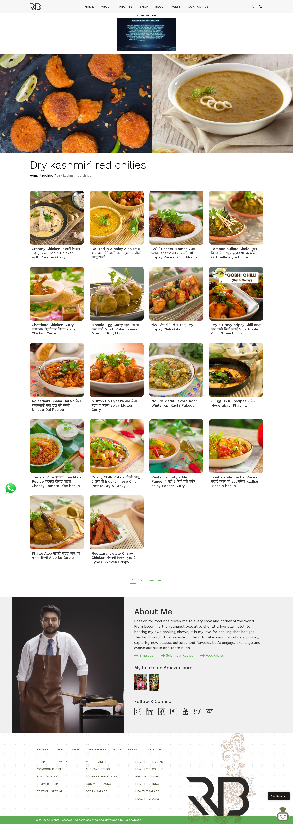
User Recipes (96, 749)
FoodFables (214, 655)
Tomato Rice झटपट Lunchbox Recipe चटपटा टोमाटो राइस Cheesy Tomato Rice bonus (56, 481)
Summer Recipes (49, 783)
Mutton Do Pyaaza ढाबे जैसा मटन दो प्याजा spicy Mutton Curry (114, 405)
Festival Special (50, 791)
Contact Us (198, 6)
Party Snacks (47, 776)
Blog (159, 6)
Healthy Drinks (147, 783)
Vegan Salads (96, 791)
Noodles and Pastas (102, 776)
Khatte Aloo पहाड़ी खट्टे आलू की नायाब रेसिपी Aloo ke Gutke (56, 555)
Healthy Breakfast (150, 761)
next (152, 580)
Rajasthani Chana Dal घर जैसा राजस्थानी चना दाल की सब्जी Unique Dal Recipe (56, 405)
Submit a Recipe (179, 655)
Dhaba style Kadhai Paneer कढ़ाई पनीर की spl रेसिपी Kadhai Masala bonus (235, 481)
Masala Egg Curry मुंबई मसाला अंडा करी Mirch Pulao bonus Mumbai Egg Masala (115, 329)
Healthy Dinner (147, 776)
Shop (144, 6)
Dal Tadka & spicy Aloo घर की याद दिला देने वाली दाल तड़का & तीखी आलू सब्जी (116, 253)
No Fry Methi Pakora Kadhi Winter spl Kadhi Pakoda (175, 403)
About (106, 6)
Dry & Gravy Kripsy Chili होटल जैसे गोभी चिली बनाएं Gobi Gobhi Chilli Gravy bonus (236, 329)
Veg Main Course (99, 769)
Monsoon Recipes (50, 769)
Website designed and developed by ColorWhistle (107, 819)
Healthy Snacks (147, 798)
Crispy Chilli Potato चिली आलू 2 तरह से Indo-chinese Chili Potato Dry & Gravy (115, 481)
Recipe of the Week (52, 761)
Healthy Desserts (149, 769)
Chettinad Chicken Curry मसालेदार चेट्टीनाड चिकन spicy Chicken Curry (54, 329)
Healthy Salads (147, 791)
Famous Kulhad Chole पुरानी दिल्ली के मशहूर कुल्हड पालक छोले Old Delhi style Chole (234, 253)
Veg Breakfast (97, 761)
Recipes (125, 6)
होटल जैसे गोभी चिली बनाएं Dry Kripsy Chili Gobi (172, 327)
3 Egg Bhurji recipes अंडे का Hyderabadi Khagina (234, 403)
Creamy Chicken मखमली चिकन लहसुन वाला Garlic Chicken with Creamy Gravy (56, 253)
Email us (146, 655)
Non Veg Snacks (98, 783)
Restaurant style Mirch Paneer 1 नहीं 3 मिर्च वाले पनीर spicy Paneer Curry (173, 481)
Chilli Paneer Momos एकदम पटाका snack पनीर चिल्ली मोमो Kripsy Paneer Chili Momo (174, 253)
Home (89, 6)
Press (176, 6)
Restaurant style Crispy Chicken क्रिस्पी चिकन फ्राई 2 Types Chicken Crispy (114, 557)
